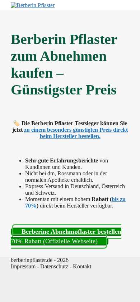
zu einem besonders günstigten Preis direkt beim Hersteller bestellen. (76, 133)
